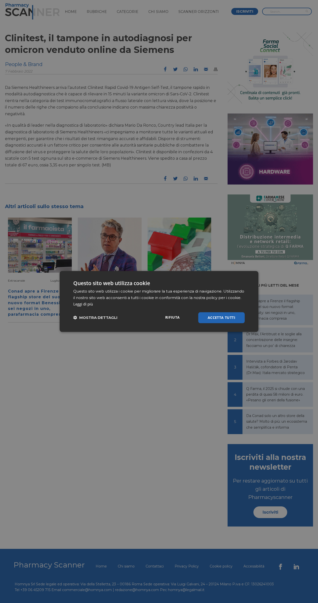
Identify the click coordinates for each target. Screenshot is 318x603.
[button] (95, 318)
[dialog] (159, 301)
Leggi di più (83, 304)
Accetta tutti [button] (221, 317)
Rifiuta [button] (172, 317)
